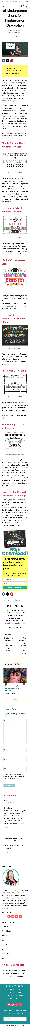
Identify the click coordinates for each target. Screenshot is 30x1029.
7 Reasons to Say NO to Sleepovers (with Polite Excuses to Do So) (13, 688)
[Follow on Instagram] (12, 916)
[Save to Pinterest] (12, 60)
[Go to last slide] (6, 683)
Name (7, 750)
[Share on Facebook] (3, 60)
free (4, 600)
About (14, 986)
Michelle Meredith (15, 30)
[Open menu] (27, 1)
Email (6, 759)
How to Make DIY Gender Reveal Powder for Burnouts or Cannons (8, 643)
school (18, 600)
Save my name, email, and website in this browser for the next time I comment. (14, 776)
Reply (6, 827)
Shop (3, 958)
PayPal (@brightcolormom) (15, 976)
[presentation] (15, 675)
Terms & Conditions (15, 995)
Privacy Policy (15, 989)
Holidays (5, 926)
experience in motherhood (14, 623)
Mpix (22, 520)
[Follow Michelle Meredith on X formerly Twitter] (13, 627)
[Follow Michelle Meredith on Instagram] (16, 627)
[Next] (24, 683)
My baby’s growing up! (15, 587)
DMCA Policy (15, 998)
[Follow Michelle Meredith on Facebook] (9, 627)
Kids (15, 36)
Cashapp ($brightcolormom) (15, 970)
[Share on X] (8, 60)
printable (11, 600)
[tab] (13, 699)
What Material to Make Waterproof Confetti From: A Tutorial (22, 644)
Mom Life (5, 954)
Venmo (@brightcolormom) (15, 973)
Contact (21, 986)
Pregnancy (6, 935)
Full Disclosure (15, 992)
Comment (8, 721)
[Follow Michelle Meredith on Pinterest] (20, 627)
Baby (3, 940)
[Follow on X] (20, 916)
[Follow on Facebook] (16, 916)
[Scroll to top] (27, 1027)
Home (8, 986)
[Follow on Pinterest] (9, 916)
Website (7, 769)
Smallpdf (5, 415)
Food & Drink (6, 931)
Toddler (4, 945)
